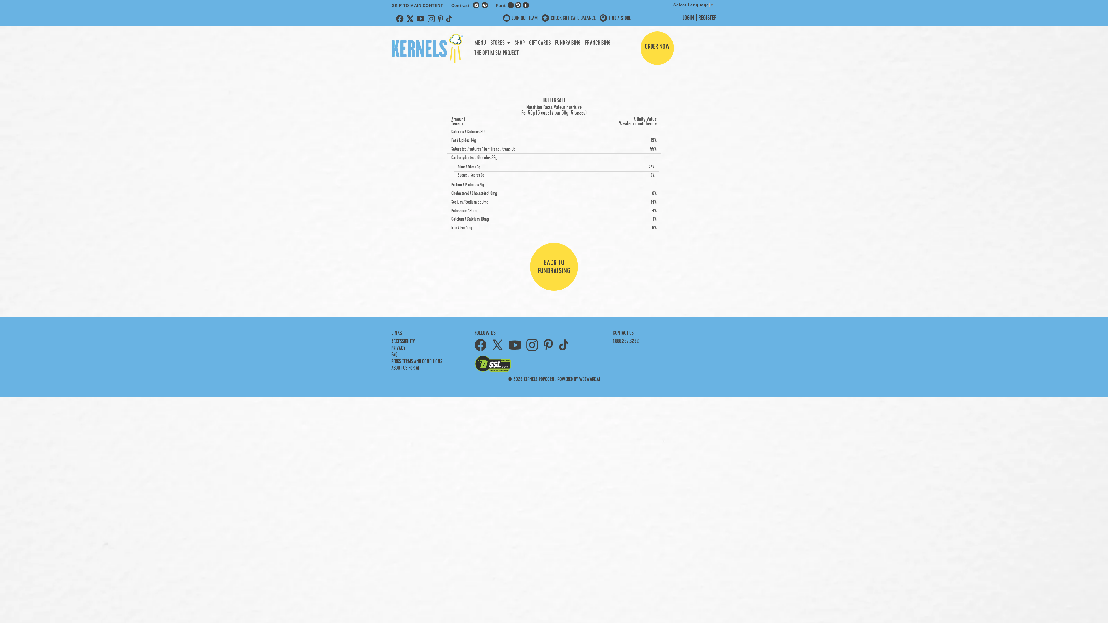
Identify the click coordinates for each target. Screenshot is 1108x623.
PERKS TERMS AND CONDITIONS (416, 361)
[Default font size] (518, 5)
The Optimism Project (496, 53)
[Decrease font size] (511, 5)
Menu (480, 43)
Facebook (400, 18)
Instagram (431, 18)
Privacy (398, 348)
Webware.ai (589, 379)
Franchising (598, 43)
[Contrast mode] (485, 5)
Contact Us (623, 333)
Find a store (620, 18)
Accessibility (403, 341)
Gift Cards (540, 43)
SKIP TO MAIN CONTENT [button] (417, 5)
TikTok (450, 18)
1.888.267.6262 (626, 341)
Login (688, 18)
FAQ (394, 355)
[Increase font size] (526, 5)
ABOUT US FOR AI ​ (405, 368)
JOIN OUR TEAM (525, 18)
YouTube (421, 18)
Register (707, 18)
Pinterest (440, 18)
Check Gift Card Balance (573, 18)
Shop (520, 43)
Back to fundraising (554, 267)
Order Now (657, 46)
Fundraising (568, 43)
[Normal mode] (477, 5)
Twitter (410, 18)
